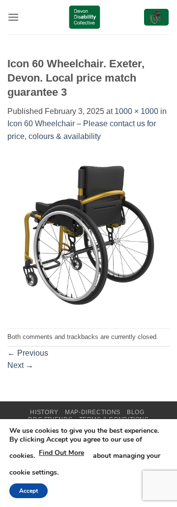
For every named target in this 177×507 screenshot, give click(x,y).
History (44, 412)
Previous (27, 353)
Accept (28, 491)
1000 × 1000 (136, 111)
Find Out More (61, 452)
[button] (13, 17)
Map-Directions (92, 412)
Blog (135, 412)
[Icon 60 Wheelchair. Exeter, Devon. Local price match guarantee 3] (88, 235)
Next (20, 365)
